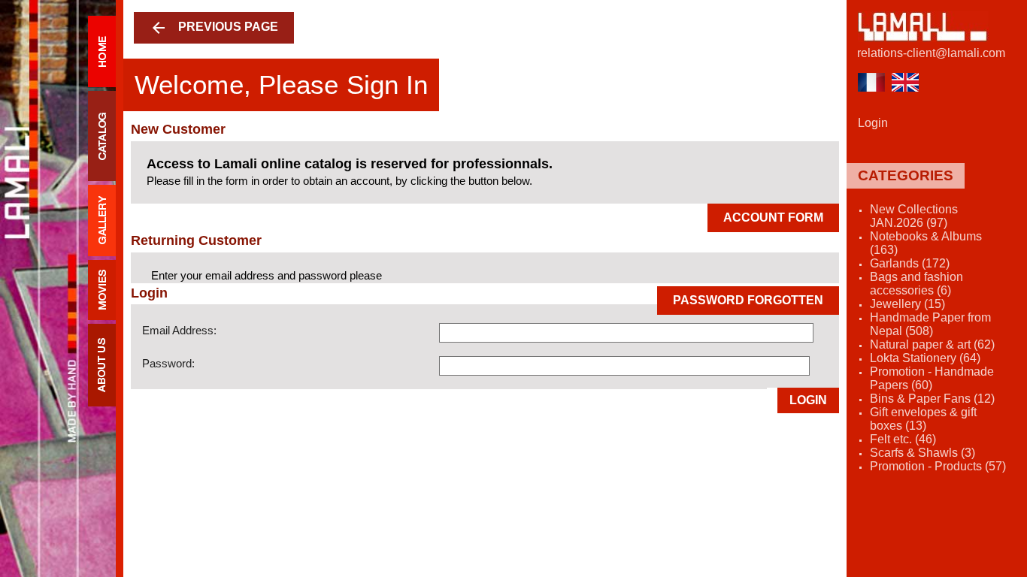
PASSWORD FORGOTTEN (748, 300)
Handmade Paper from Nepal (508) (930, 324)
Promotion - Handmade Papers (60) (932, 378)
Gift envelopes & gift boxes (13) (923, 419)
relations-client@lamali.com (931, 53)
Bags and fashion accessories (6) (916, 283)
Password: (168, 363)
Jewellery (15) (907, 304)
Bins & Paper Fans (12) (932, 398)
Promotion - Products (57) (938, 466)
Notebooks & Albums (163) (926, 243)
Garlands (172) (910, 263)
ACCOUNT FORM (773, 217)
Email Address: (179, 330)
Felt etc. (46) (903, 439)
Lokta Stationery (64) (925, 358)
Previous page (214, 28)
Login (808, 400)
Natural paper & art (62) (932, 344)
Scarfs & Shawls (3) (922, 452)
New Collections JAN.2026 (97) (914, 216)
